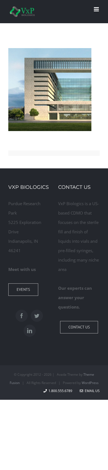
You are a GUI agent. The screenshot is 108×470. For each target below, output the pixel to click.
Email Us (91, 390)
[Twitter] (37, 316)
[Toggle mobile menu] (97, 9)
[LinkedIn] (30, 331)
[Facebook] (22, 316)
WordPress (90, 382)
